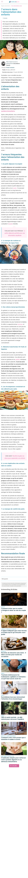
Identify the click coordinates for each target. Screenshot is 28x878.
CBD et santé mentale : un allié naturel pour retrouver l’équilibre (12, 718)
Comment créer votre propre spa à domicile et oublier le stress (13, 738)
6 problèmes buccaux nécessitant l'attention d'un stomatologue (13, 698)
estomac (20, 324)
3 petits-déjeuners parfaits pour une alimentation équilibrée (15, 233)
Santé (2, 673)
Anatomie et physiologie (7, 756)
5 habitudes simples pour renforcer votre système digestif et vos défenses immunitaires (13, 759)
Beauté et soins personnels (8, 736)
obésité (10, 224)
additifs (17, 359)
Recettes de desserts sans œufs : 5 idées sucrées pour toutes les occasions (13, 654)
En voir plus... (14, 765)
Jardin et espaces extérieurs (8, 629)
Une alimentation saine (16, 5)
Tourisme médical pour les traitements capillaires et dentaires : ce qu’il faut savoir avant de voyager (13, 677)
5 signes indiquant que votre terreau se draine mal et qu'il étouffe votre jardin (14, 632)
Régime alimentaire (5, 5)
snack (15, 188)
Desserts (3, 651)
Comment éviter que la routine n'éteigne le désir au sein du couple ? (13, 610)
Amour (3, 606)
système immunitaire (8, 111)
